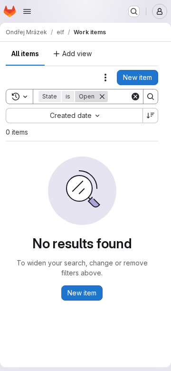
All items (25, 53)
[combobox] (74, 115)
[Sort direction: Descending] (150, 115)
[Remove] (102, 96)
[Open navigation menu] (27, 11)
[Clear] (135, 96)
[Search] (150, 96)
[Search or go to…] (134, 11)
